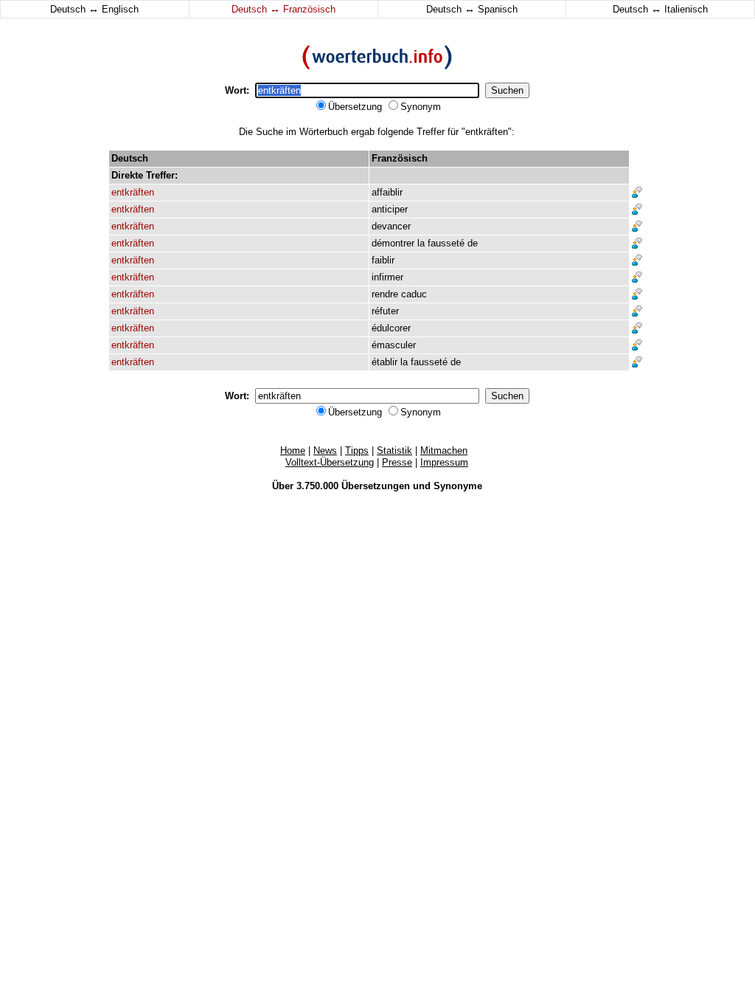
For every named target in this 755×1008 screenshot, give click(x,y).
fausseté (446, 243)
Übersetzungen (375, 485)
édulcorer (391, 328)
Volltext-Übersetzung (329, 462)
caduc (414, 294)
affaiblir (387, 192)
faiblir (383, 260)
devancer (391, 226)
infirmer (387, 277)
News (325, 450)
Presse (397, 462)
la (421, 243)
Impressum (444, 462)
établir (384, 361)
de (472, 243)
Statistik (394, 450)
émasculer (394, 345)
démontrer (393, 243)
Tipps (357, 450)
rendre (385, 294)
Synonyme (458, 485)
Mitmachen (443, 450)
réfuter (385, 311)
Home (292, 450)
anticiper (390, 209)
